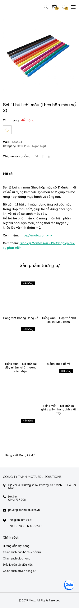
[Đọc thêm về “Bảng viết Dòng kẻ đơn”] (15, 437)
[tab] (39, 173)
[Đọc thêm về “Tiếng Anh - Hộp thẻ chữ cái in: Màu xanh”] (53, 300)
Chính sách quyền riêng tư (19, 571)
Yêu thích (7, 129)
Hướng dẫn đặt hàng (16, 546)
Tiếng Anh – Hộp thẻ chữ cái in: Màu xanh (58, 319)
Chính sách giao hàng (16, 558)
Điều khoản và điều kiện (18, 564)
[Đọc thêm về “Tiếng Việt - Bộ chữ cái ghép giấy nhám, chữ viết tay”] (53, 388)
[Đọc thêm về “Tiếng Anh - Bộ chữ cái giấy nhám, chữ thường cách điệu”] (15, 346)
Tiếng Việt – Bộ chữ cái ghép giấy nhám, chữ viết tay (58, 409)
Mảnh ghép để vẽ (58, 364)
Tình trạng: (11, 120)
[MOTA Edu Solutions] (15, 7)
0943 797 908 (17, 499)
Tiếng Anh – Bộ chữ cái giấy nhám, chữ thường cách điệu (20, 367)
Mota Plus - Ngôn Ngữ (31, 146)
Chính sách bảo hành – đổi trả (22, 552)
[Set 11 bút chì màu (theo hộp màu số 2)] (36, 156)
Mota (32, 600)
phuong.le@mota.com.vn (24, 510)
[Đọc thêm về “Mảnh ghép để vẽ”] (53, 346)
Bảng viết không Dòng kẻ (20, 318)
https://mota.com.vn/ (36, 235)
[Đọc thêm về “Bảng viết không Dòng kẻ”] (15, 300)
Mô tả (8, 173)
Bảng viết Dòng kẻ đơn (20, 455)
